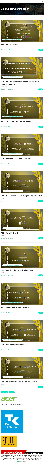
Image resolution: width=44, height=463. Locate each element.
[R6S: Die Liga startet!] (22, 31)
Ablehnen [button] (24, 461)
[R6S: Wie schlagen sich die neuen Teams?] (22, 368)
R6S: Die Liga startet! (10, 44)
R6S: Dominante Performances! (14, 345)
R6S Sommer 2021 (7, 76)
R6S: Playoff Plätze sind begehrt (15, 307)
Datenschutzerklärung (36, 459)
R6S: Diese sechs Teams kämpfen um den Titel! (21, 196)
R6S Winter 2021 (7, 39)
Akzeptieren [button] (20, 461)
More (41, 49)
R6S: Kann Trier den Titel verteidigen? (17, 121)
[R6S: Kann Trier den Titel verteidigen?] (22, 108)
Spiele (12, 39)
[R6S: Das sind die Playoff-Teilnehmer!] (22, 257)
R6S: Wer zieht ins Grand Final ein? (16, 159)
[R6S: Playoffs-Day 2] (22, 220)
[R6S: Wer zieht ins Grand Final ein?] (22, 145)
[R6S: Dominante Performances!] (22, 331)
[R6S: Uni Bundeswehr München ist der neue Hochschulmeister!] (22, 68)
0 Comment (12, 49)
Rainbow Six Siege (17, 39)
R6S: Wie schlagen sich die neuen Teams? (19, 382)
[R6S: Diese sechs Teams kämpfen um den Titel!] (22, 182)
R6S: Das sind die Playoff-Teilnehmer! (17, 270)
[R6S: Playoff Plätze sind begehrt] (22, 294)
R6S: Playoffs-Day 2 (9, 233)
